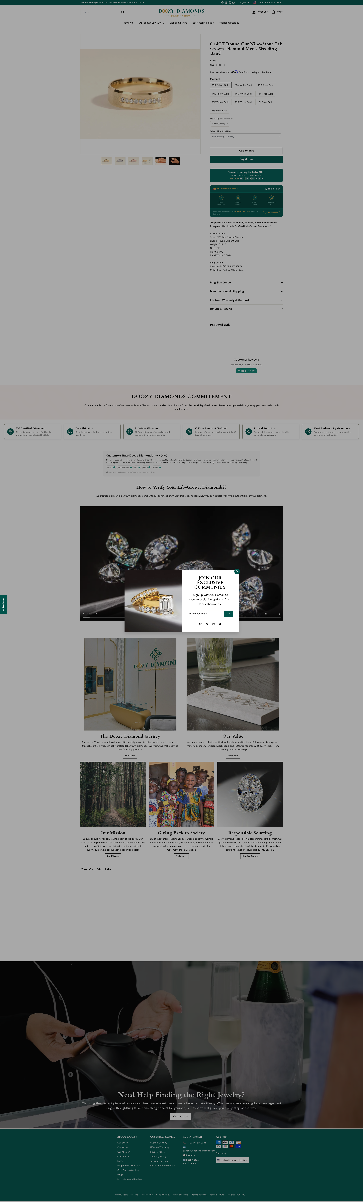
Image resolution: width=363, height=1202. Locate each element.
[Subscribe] (228, 614)
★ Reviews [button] (3, 604)
